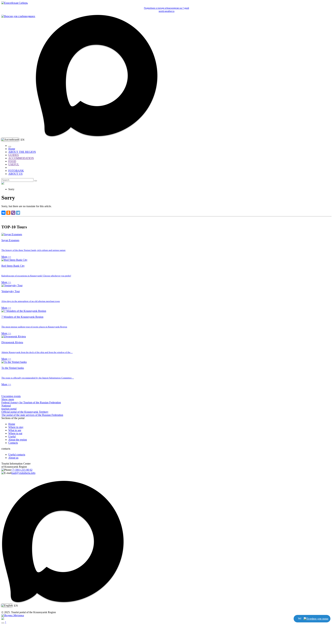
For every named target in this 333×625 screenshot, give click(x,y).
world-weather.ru (166, 11)
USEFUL (13, 164)
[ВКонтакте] (3, 213)
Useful (12, 436)
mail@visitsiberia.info (23, 472)
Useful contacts (16, 454)
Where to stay (15, 427)
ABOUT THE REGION (22, 151)
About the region (17, 439)
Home (11, 148)
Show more (7, 399)
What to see (14, 430)
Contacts (13, 442)
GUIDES (13, 155)
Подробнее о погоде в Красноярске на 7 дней (166, 8)
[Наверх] (2, 622)
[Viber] (13, 213)
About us (13, 457)
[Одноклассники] (8, 213)
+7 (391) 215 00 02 (21, 469)
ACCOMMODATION (21, 158)
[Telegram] (18, 213)
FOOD (12, 161)
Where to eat (15, 433)
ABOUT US (15, 173)
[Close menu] (9, 146)
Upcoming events (11, 396)
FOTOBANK (16, 170)
